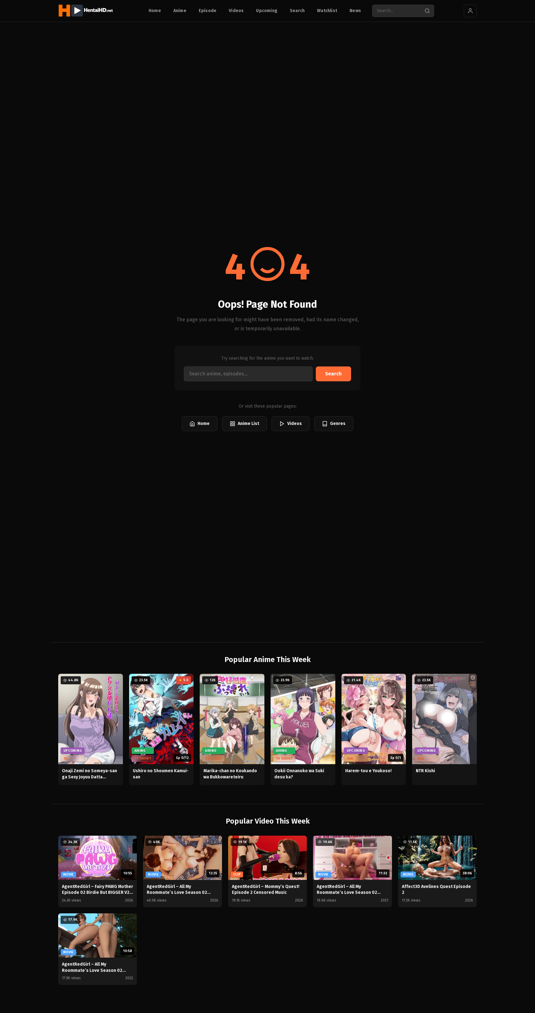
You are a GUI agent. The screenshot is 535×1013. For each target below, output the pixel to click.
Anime (179, 10)
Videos (236, 10)
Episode (207, 10)
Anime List (248, 423)
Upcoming (266, 10)
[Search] (427, 10)
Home (155, 10)
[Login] (470, 10)
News (355, 10)
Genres (338, 423)
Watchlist (327, 10)
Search (297, 10)
